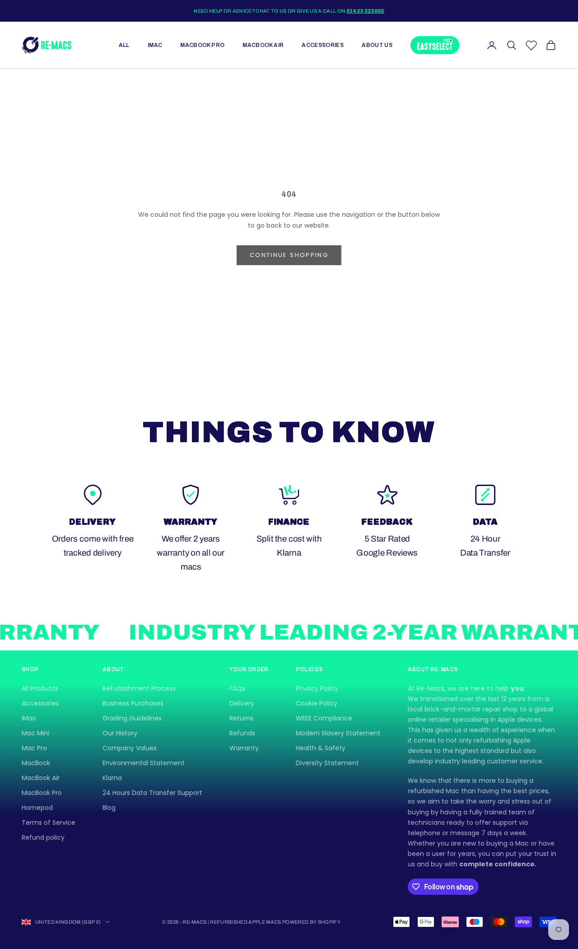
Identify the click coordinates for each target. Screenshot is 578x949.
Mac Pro (34, 748)
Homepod (37, 807)
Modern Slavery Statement (338, 733)
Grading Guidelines (132, 718)
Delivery (241, 703)
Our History (120, 733)
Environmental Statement (144, 762)
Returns (241, 718)
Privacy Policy (317, 688)
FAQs (237, 688)
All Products (40, 688)
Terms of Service (48, 822)
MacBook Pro (202, 45)
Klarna (112, 777)
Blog (109, 807)
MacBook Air (263, 45)
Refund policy (43, 837)
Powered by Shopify (311, 922)
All (124, 45)
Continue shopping (289, 255)
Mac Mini (35, 733)
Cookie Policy (316, 703)
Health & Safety (320, 748)
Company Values (130, 748)
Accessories (323, 45)
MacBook (36, 762)
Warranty (244, 748)
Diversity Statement (327, 762)
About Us (377, 45)
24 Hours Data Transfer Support (152, 792)
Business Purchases (133, 703)
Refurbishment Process (139, 688)
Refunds (242, 733)
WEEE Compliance (324, 718)
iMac (155, 45)
